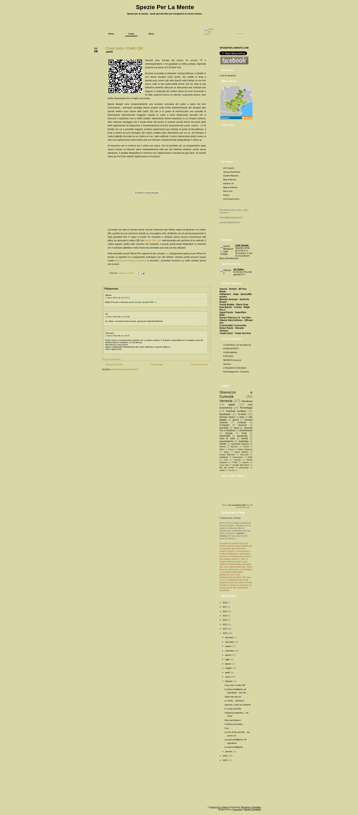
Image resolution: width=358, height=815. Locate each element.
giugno (228, 664)
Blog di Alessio (229, 179)
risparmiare (238, 457)
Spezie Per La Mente (165, 7)
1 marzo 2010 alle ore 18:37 (117, 336)
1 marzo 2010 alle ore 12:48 (117, 317)
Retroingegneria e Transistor (236, 372)
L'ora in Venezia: (227, 75)
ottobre (228, 646)
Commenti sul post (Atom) (125, 369)
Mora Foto (228, 191)
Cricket (238, 307)
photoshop (244, 467)
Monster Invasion (228, 299)
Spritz (226, 452)
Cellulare (122, 273)
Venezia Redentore (231, 172)
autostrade (242, 436)
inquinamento (226, 441)
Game (231, 449)
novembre (230, 642)
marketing (243, 441)
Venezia (226, 401)
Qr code (130, 273)
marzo (228, 677)
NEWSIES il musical (232, 360)
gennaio (229, 751)
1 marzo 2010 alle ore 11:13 (117, 298)
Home (111, 34)
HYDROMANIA (230, 352)
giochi (236, 420)
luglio (227, 659)
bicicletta (223, 428)
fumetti (244, 438)
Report (226, 195)
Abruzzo (234, 446)
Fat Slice (246, 317)
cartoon (245, 462)
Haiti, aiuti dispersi (232, 720)
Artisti (249, 457)
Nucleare (247, 401)
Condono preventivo (233, 724)
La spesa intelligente (233, 747)
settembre (230, 651)
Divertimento (246, 430)
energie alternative (240, 465)
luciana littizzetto (227, 454)
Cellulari (242, 422)
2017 (225, 607)
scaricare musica (240, 444)
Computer (224, 425)
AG (106, 314)
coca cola (223, 465)
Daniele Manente (230, 176)
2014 (225, 616)
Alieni (221, 449)
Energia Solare (227, 417)
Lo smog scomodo (232, 709)
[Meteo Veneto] (236, 119)
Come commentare (131, 35)
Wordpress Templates (251, 807)
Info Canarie (228, 168)
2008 (225, 760)
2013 (225, 620)
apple (231, 404)
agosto (228, 655)
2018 (225, 603)
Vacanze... (228, 364)
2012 (225, 624)
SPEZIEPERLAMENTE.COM (234, 48)
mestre (222, 444)
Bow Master (225, 307)
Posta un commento (112, 359)
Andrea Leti (228, 183)
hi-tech (242, 414)
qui (166, 253)
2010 (225, 633)
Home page (157, 364)
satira (221, 470)
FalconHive (237, 809)
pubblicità (223, 457)
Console (237, 460)
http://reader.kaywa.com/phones (132, 260)
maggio (228, 668)
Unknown (109, 333)
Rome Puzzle (226, 328)
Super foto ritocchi (232, 697)
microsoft (244, 454)
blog (242, 417)
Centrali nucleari (236, 410)
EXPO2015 (228, 356)
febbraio (229, 681)
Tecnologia (246, 407)
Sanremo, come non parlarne (237, 705)
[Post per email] (142, 273)
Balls (222, 315)
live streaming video (237, 505)
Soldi (244, 433)
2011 (225, 629)
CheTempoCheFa (231, 199)
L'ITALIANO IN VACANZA (234, 368)
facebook (224, 414)
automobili (224, 436)
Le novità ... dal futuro (234, 701)
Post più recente (114, 364)
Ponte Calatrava (245, 449)
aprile (227, 672)
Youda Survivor (243, 333)
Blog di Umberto (230, 187)
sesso (222, 446)
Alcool (246, 446)
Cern (226, 460)
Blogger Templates (252, 809)
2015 (225, 611)
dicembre (229, 637)
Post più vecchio (199, 364)
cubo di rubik (227, 438)
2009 (225, 756)
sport (236, 428)
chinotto (231, 470)
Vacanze (242, 425)
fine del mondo (226, 467)
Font (226, 728)
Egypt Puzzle (226, 312)
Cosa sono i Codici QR (124, 48)
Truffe (234, 462)
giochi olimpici (241, 452)
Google (229, 433)
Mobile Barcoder (153, 240)
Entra (151, 34)
